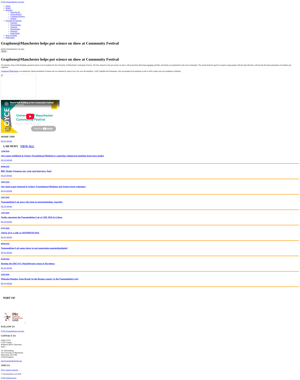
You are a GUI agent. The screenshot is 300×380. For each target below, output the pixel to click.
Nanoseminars (15, 25)
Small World (15, 33)
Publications (10, 38)
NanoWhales (15, 29)
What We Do (15, 12)
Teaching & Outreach (14, 21)
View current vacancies (9, 370)
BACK (4, 51)
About (8, 6)
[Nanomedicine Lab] (12, 2)
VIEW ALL (27, 146)
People (8, 8)
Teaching (13, 23)
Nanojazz (13, 31)
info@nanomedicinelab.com (11, 361)
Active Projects (16, 14)
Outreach (13, 27)
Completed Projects (17, 16)
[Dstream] (9, 378)
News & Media (11, 35)
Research (9, 10)
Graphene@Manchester (10, 71)
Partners (13, 19)
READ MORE (6, 141)
